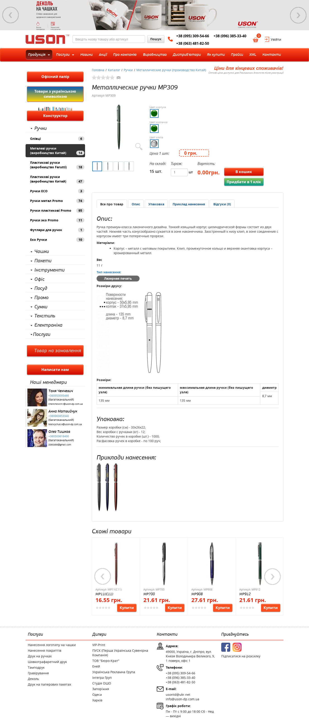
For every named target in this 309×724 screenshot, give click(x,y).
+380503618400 (58, 436)
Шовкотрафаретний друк (47, 662)
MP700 (149, 594)
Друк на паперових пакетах (49, 684)
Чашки (41, 252)
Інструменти (49, 270)
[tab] (112, 203)
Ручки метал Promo (56, 201)
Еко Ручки (56, 239)
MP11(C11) (104, 594)
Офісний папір (55, 76)
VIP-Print (98, 645)
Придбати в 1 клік (244, 181)
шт (191, 172)
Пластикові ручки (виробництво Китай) (56, 179)
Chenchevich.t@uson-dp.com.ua (65, 404)
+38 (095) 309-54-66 (192, 35)
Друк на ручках (40, 656)
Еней (96, 666)
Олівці (56, 138)
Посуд (40, 288)
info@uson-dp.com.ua (182, 699)
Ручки (40, 128)
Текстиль (44, 316)
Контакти (167, 634)
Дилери (99, 634)
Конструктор (55, 115)
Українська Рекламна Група (113, 672)
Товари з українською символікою (55, 94)
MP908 (197, 594)
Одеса (97, 694)
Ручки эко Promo (56, 220)
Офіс (39, 279)
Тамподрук (36, 667)
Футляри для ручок (56, 230)
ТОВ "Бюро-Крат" (105, 660)
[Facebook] (225, 647)
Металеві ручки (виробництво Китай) (56, 150)
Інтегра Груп (102, 677)
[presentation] (136, 204)
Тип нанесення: (109, 272)
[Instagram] (237, 647)
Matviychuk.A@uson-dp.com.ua (65, 424)
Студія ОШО (101, 683)
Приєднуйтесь (235, 634)
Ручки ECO (56, 191)
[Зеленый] (154, 113)
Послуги (41, 334)
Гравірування (38, 673)
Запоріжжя (100, 689)
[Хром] (154, 143)
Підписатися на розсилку (240, 656)
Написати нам (55, 369)
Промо (41, 298)
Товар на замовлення (57, 351)
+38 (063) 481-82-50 (192, 43)
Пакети (42, 261)
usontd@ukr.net (178, 694)
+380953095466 (58, 395)
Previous (10, 15)
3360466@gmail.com (59, 444)
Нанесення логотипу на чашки (52, 645)
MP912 (245, 594)
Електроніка (48, 325)
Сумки (40, 307)
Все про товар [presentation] (111, 204)
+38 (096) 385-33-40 (230, 35)
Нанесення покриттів (44, 650)
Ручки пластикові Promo (56, 210)
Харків (97, 700)
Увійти (276, 39)
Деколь (33, 679)
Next (298, 15)
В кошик (243, 171)
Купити (127, 607)
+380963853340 (58, 416)
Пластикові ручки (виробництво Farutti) (56, 164)
